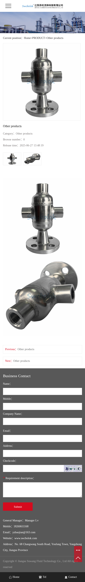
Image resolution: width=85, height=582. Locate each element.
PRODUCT (38, 38)
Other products (55, 38)
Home (27, 38)
